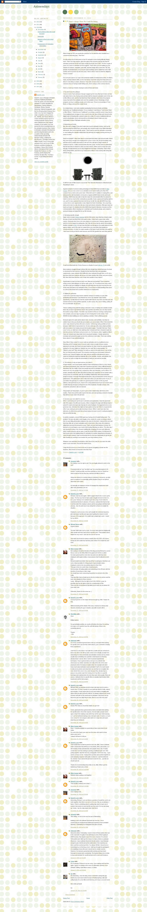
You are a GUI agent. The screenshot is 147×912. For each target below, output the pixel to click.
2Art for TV (101, 265)
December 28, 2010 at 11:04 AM (79, 778)
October (40, 52)
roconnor (73, 461)
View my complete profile (41, 161)
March (40, 71)
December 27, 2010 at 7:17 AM (79, 490)
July (39, 60)
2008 (38, 84)
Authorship (41, 36)
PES (75, 225)
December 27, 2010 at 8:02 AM (79, 545)
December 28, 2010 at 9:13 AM (79, 739)
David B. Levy (75, 493)
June (39, 63)
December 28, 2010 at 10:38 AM (80, 769)
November (41, 49)
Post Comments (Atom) (77, 901)
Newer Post (66, 898)
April (39, 69)
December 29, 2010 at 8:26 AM (79, 794)
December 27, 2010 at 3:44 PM (79, 637)
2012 (38, 21)
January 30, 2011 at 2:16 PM (78, 890)
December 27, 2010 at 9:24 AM (79, 610)
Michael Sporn (75, 524)
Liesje (72, 861)
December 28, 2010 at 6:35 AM (79, 722)
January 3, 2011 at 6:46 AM (78, 870)
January (40, 77)
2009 (38, 81)
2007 (38, 86)
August (40, 58)
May (39, 66)
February (40, 74)
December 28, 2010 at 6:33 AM (79, 700)
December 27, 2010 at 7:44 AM (79, 520)
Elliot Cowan (74, 549)
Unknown (73, 640)
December (41, 29)
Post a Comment (70, 894)
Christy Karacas (79, 217)
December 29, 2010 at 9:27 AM (79, 827)
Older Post (110, 898)
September (41, 55)
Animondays (41, 6)
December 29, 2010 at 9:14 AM (79, 810)
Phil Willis (73, 614)
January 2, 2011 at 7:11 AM (78, 858)
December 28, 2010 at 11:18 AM (79, 786)
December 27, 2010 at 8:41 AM (79, 594)
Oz (71, 873)
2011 (38, 24)
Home (88, 898)
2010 (38, 27)
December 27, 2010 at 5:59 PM (79, 681)
